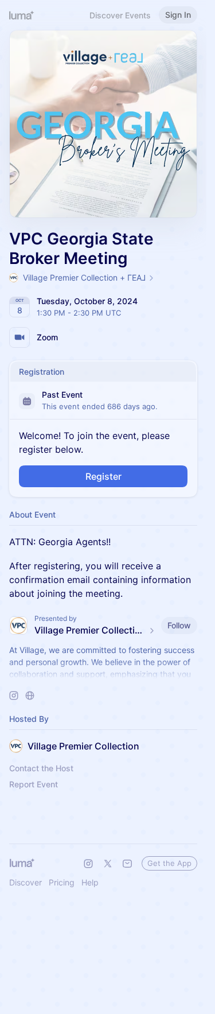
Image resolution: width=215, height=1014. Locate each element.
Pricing (62, 882)
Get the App (169, 863)
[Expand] (103, 674)
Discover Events (120, 15)
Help (90, 882)
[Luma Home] (21, 15)
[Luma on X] (108, 863)
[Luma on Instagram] (88, 863)
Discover (25, 882)
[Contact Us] (127, 863)
